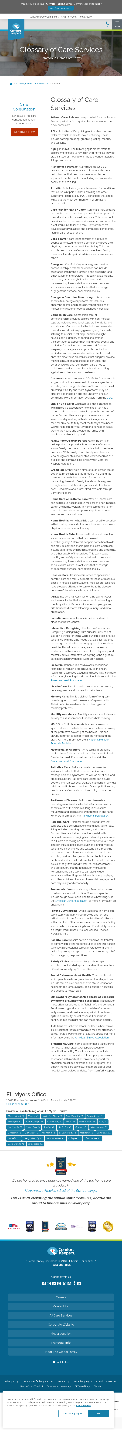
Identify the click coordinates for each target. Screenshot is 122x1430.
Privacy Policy (11, 1381)
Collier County (33, 1127)
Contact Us (61, 1306)
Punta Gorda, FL (95, 1116)
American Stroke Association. (92, 1037)
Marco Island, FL (16, 1116)
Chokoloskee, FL (93, 1138)
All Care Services (61, 1315)
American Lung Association (71, 900)
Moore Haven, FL (99, 1127)
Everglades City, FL (33, 1138)
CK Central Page (82, 1386)
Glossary (56, 83)
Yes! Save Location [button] (59, 8)
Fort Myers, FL (15, 1121)
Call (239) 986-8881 (17, 1104)
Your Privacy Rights (82, 1381)
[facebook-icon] (44, 1283)
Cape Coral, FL (54, 1121)
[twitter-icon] (64, 1283)
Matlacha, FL (86, 1133)
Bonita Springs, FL (34, 1121)
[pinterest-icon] (59, 1283)
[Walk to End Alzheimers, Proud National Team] (77, 1227)
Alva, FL (103, 1121)
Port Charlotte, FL (74, 1116)
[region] (58, 1409)
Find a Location (61, 1333)
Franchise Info (61, 1342)
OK (98, 1413)
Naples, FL (33, 1116)
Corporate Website (61, 1324)
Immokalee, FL (35, 1144)
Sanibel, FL (49, 1127)
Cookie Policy (63, 1381)
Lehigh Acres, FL (87, 1121)
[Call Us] (107, 25)
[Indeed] (74, 1283)
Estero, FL (70, 1121)
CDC (109, 397)
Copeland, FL (14, 1133)
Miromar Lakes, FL (56, 1138)
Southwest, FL (104, 1133)
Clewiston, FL (31, 1133)
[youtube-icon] (69, 1283)
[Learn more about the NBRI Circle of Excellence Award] (108, 1231)
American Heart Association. (67, 680)
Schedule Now (24, 131)
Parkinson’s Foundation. (95, 815)
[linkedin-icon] (54, 1283)
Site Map (98, 1386)
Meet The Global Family (61, 1351)
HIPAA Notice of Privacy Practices (37, 1381)
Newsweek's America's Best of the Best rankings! (61, 1191)
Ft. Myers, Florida (24, 83)
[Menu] (117, 24)
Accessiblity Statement (106, 1381)
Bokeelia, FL (14, 1138)
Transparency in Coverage (59, 1386)
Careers (61, 1297)
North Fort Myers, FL (52, 1116)
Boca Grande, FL (16, 1144)
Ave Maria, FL (48, 1133)
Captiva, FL (81, 1127)
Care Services (41, 83)
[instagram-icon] (49, 1283)
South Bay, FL (65, 1127)
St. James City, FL (67, 1133)
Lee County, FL (15, 1127)
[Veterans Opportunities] (14, 1229)
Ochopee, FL (74, 1138)
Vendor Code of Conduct (31, 1386)
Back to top (62, 1362)
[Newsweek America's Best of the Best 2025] (45, 1231)
